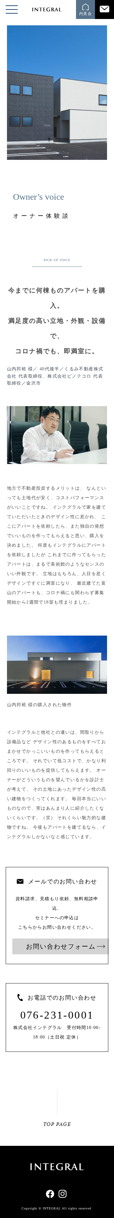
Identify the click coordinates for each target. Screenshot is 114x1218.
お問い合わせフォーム (61, 946)
